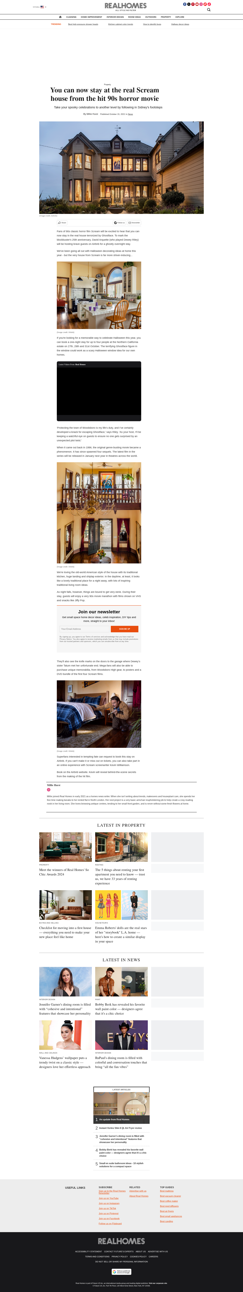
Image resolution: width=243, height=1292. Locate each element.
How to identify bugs (152, 24)
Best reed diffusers (169, 1206)
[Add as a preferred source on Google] (121, 1272)
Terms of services (93, 637)
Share (63, 223)
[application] (99, 391)
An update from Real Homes (114, 1119)
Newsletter (136, 223)
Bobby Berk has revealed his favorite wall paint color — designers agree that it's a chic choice (123, 1153)
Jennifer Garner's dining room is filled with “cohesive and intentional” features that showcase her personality (121, 1139)
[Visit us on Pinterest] (193, 4)
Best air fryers (167, 1211)
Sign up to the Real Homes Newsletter (112, 1192)
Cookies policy (138, 1256)
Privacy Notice (66, 639)
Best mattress (167, 1191)
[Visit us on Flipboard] (205, 4)
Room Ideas (134, 17)
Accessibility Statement (88, 1251)
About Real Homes (138, 1196)
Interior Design (115, 17)
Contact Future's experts (118, 1251)
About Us (141, 1251)
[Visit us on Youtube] (197, 4)
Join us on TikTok (107, 1208)
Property (166, 17)
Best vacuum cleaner (170, 1196)
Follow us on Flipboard (110, 1223)
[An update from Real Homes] (121, 1108)
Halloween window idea (108, 350)
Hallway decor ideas (180, 24)
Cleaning (71, 17)
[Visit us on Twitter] (189, 4)
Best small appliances (171, 1216)
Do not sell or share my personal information (121, 1262)
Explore (180, 17)
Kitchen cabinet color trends (120, 24)
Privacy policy (120, 1256)
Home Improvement (91, 17)
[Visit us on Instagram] (201, 4)
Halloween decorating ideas (105, 251)
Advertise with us (137, 1191)
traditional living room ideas (72, 585)
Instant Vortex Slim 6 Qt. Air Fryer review (120, 1128)
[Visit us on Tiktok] (209, 4)
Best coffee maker (169, 1201)
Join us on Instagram (109, 1203)
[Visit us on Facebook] (184, 4)
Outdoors (150, 17)
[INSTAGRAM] (49, 790)
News (130, 114)
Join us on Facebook (109, 1218)
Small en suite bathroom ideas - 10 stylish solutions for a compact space (121, 1165)
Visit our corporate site (158, 1283)
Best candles (166, 1221)
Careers (153, 1256)
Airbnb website (79, 772)
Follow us (121, 223)
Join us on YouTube (109, 1198)
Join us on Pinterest (108, 1213)
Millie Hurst (92, 114)
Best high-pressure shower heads (83, 24)
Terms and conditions (97, 1256)
